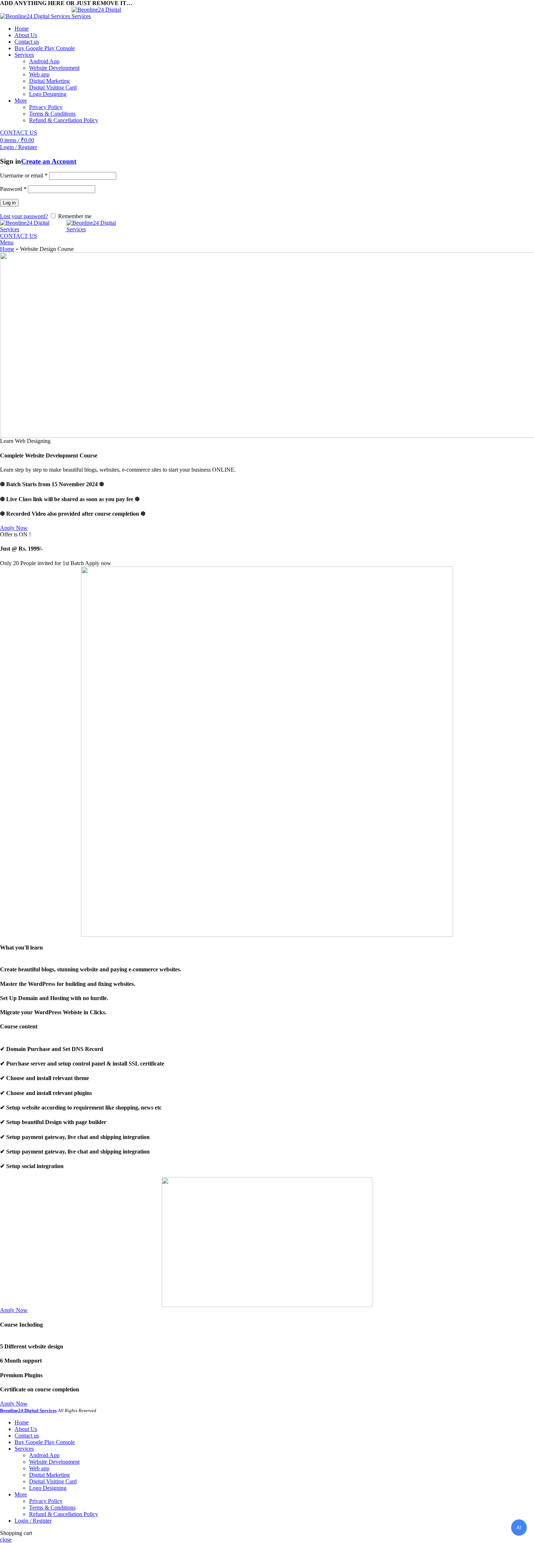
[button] (14, 528)
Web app (39, 74)
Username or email (24, 175)
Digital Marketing (49, 81)
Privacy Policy (45, 107)
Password (13, 189)
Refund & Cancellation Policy (63, 120)
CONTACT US (18, 132)
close (6, 1539)
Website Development (54, 68)
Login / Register (33, 1521)
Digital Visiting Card (53, 87)
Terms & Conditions (52, 114)
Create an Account (48, 161)
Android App (44, 61)
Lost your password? (24, 216)
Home (7, 249)
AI (519, 1527)
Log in (9, 202)
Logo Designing (47, 94)
